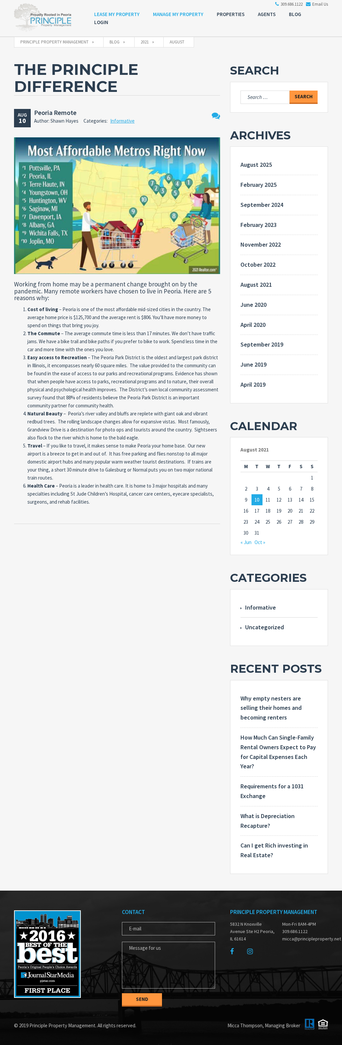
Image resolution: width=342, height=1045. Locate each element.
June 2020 (253, 304)
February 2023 (258, 225)
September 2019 (261, 344)
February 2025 (258, 184)
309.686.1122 (292, 4)
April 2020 (253, 325)
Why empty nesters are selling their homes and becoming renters (271, 708)
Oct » (259, 542)
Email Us (320, 4)
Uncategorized (264, 627)
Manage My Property (178, 14)
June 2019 (253, 364)
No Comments (216, 116)
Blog (295, 14)
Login (101, 22)
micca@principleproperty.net (305, 939)
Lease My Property (117, 14)
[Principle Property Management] (47, 19)
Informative (122, 121)
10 (256, 500)
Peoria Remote (55, 112)
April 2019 (253, 384)
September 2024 (261, 205)
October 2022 (258, 264)
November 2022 (260, 244)
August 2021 (256, 284)
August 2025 (256, 164)
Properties (230, 14)
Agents (267, 14)
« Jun (245, 542)
